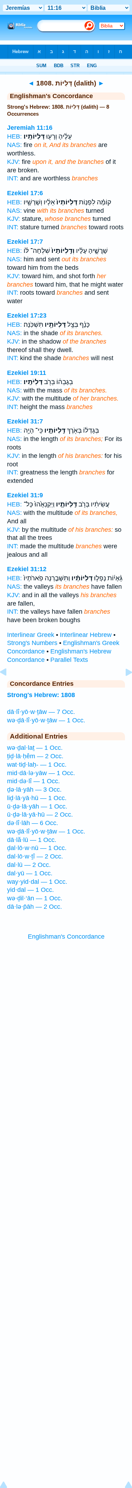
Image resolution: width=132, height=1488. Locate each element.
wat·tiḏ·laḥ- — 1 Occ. (37, 764)
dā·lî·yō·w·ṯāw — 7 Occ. (41, 711)
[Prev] (9, 687)
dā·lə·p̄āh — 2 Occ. (34, 906)
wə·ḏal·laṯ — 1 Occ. (35, 747)
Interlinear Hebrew (86, 634)
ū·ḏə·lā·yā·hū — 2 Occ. (40, 814)
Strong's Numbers (32, 642)
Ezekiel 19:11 (26, 372)
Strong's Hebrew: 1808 (41, 694)
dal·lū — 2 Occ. (29, 864)
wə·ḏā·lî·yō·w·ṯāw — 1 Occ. (46, 720)
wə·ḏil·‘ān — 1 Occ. (34, 898)
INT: (12, 178)
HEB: (14, 136)
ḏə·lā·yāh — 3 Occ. (34, 789)
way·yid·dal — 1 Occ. (37, 881)
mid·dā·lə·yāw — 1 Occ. (41, 773)
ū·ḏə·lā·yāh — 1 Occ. (37, 806)
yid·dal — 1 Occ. (30, 889)
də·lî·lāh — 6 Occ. (32, 822)
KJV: (13, 161)
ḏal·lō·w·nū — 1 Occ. (37, 847)
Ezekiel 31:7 (25, 421)
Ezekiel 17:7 (25, 241)
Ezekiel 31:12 (26, 569)
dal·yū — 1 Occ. (29, 873)
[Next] (123, 687)
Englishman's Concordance (66, 936)
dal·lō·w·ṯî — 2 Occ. (35, 856)
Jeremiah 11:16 (29, 127)
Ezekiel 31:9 (25, 495)
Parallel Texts (69, 659)
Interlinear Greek (30, 634)
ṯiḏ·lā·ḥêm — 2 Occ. (35, 756)
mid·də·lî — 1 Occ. (33, 781)
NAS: (14, 144)
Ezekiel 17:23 (26, 315)
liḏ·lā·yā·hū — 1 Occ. (37, 798)
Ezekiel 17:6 (25, 193)
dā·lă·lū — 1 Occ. (31, 839)
